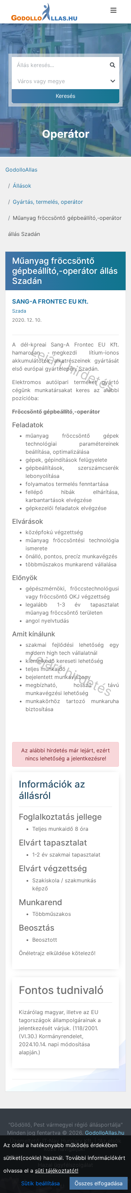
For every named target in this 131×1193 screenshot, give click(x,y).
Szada (19, 311)
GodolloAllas (21, 169)
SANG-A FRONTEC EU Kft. (50, 301)
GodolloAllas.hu (104, 1132)
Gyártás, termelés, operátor (48, 201)
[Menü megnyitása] (113, 10)
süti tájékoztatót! (56, 1170)
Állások (22, 185)
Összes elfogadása (99, 1183)
